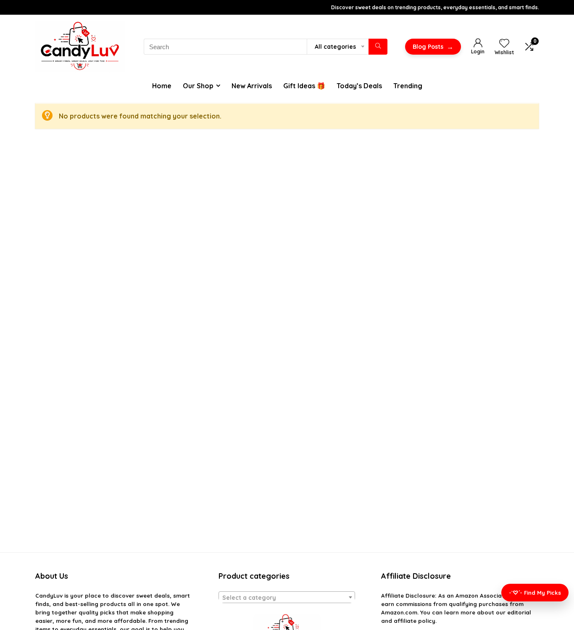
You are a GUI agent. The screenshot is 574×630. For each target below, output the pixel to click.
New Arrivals (252, 86)
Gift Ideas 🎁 (304, 86)
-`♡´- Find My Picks (535, 592)
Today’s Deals (359, 86)
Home (161, 86)
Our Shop (198, 86)
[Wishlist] (504, 43)
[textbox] (287, 598)
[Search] (378, 47)
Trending (407, 86)
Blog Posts (433, 46)
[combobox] (287, 597)
